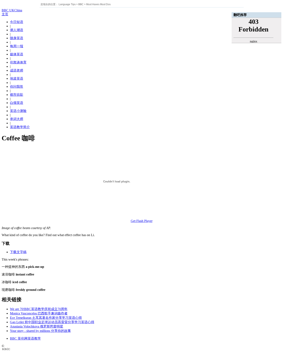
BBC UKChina (12, 10)
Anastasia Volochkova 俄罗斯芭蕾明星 (36, 326)
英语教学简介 (20, 127)
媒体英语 (16, 54)
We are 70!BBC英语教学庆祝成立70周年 (39, 309)
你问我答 (16, 86)
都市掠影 (16, 94)
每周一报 (16, 46)
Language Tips (67, 4)
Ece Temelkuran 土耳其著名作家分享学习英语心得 (46, 317)
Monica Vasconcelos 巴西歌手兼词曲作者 (39, 313)
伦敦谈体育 (18, 62)
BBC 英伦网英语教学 (25, 338)
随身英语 (16, 38)
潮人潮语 (16, 30)
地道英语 (16, 78)
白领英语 (16, 102)
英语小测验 (18, 111)
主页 (5, 14)
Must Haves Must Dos (98, 4)
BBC (80, 4)
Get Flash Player (141, 221)
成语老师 (16, 70)
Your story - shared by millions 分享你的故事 (40, 331)
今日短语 (16, 22)
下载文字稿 (18, 252)
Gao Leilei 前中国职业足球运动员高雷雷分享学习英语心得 (52, 322)
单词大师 (16, 119)
